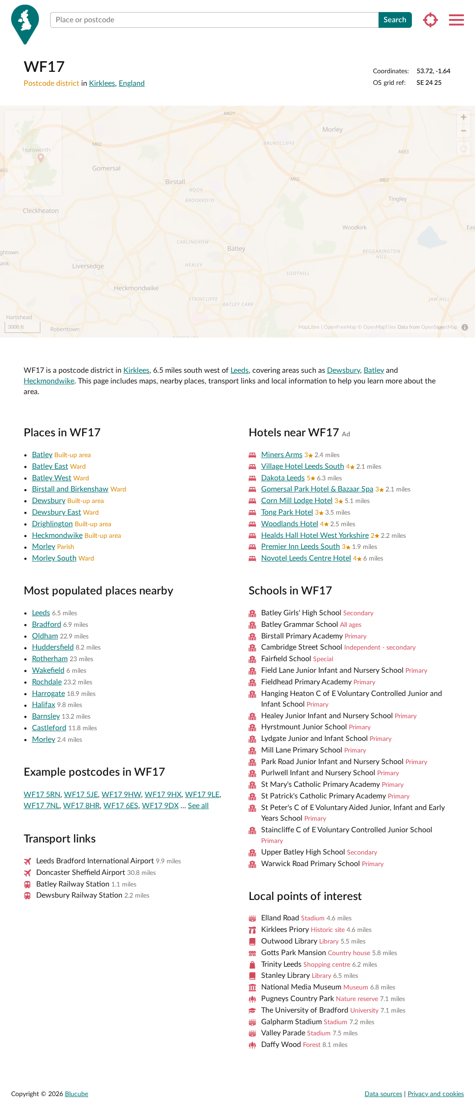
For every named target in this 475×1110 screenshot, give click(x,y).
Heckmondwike (49, 381)
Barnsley (46, 716)
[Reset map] (463, 148)
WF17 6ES (120, 806)
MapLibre (309, 327)
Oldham (45, 636)
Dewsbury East (56, 512)
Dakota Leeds (283, 478)
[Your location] (430, 20)
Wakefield (48, 670)
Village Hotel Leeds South (302, 466)
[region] (237, 222)
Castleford (49, 728)
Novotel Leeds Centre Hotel (306, 558)
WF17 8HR (81, 806)
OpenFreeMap (340, 327)
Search (395, 20)
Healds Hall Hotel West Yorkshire (315, 535)
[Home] (25, 25)
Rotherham (50, 659)
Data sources (383, 1094)
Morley (43, 546)
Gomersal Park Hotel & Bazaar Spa (317, 489)
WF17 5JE (81, 794)
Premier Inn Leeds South (300, 546)
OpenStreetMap (439, 327)
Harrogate (48, 693)
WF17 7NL (41, 806)
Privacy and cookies (436, 1094)
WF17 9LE (202, 794)
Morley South (54, 558)
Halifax (43, 704)
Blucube (76, 1094)
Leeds (240, 370)
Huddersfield (53, 647)
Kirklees (102, 83)
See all (198, 806)
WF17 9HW (121, 794)
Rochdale (47, 682)
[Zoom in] (463, 117)
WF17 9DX (160, 806)
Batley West (51, 478)
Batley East (50, 466)
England (132, 83)
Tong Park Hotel (287, 512)
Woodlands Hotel (289, 524)
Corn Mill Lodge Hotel (297, 500)
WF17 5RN (42, 794)
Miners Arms (281, 455)
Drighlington (52, 524)
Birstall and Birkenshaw (70, 489)
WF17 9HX (163, 794)
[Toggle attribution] (464, 327)
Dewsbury (343, 370)
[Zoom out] (463, 130)
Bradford (46, 624)
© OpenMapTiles (377, 327)
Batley (374, 370)
